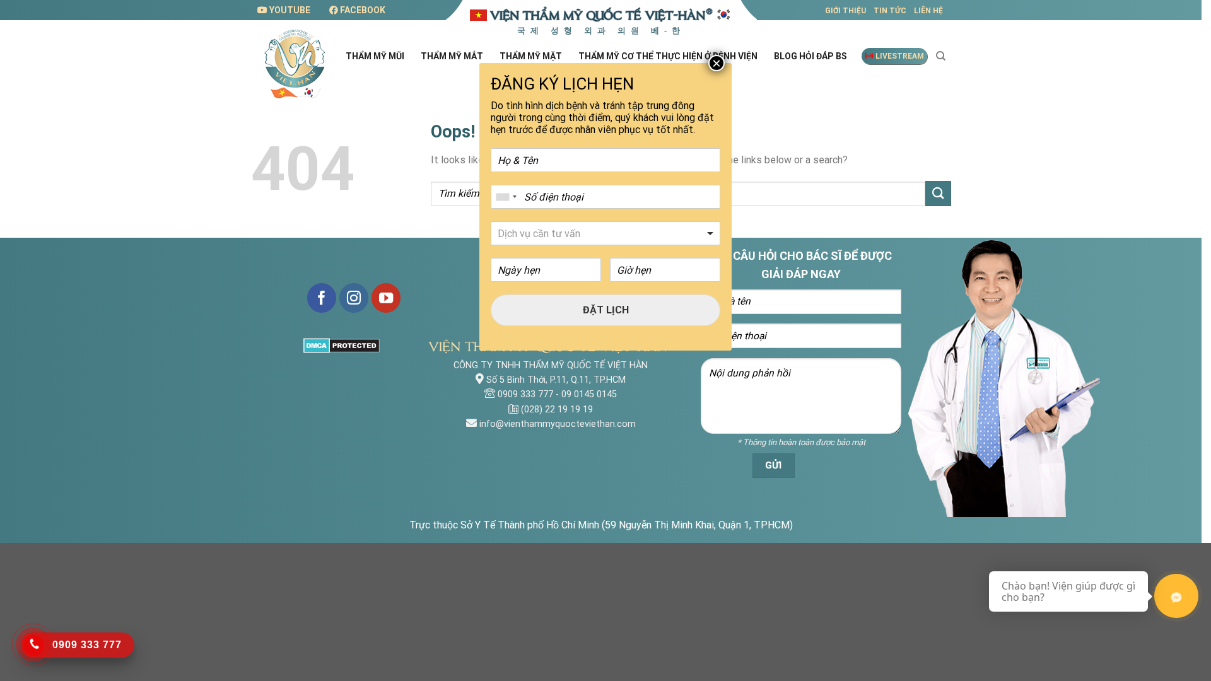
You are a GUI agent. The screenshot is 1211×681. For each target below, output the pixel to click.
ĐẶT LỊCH (606, 310)
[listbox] (605, 233)
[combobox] (505, 196)
